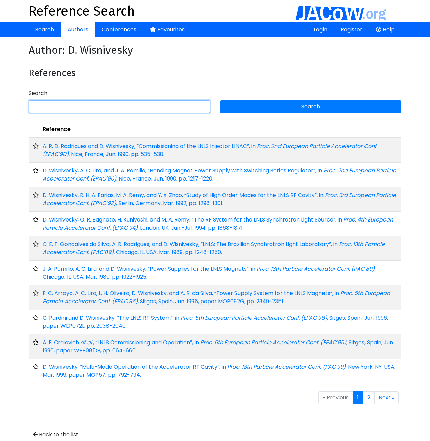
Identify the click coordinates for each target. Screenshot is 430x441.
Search (44, 29)
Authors (78, 29)
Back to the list (58, 434)
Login (320, 29)
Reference (57, 129)
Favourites (170, 29)
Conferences (119, 29)
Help (388, 29)
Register (351, 29)
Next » (386, 397)
